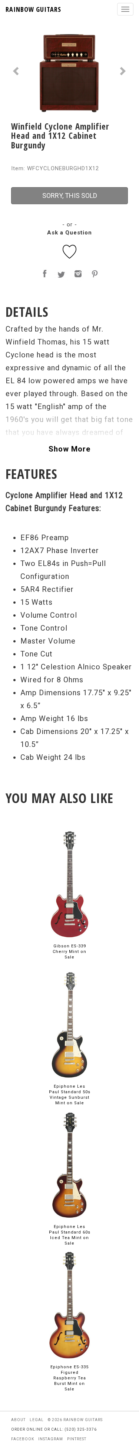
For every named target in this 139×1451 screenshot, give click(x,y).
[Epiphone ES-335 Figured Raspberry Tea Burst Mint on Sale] (69, 1305)
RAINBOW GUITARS (33, 9)
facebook (22, 1439)
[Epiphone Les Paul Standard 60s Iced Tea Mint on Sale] (69, 1164)
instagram (50, 1439)
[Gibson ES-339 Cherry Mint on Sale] (69, 884)
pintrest (76, 1439)
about (18, 1420)
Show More (69, 449)
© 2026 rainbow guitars (75, 1420)
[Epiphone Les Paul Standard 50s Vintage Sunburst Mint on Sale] (70, 1024)
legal (37, 1420)
